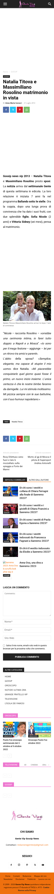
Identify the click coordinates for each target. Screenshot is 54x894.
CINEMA (34, 765)
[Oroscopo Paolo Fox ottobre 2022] (39, 729)
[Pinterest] (20, 110)
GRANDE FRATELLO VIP (16, 694)
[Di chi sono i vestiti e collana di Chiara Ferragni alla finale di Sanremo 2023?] (10, 491)
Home (5, 71)
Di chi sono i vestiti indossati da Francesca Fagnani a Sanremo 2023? (34, 537)
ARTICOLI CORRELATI (15, 480)
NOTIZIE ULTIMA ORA (15, 689)
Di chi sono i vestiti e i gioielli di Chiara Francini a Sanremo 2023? (34, 509)
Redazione (27, 876)
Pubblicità (31, 879)
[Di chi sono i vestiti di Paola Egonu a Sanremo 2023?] (10, 523)
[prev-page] (5, 577)
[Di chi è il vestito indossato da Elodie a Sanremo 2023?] (10, 552)
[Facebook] (6, 110)
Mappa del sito (40, 876)
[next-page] (10, 577)
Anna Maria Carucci (13, 103)
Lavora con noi (44, 879)
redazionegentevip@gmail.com (32, 844)
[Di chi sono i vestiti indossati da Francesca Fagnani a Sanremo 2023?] (10, 537)
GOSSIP (14, 71)
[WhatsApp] (27, 110)
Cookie (46, 887)
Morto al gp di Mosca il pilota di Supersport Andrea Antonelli (39, 460)
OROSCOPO (10, 685)
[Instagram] (19, 865)
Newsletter (8, 879)
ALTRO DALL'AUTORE (39, 480)
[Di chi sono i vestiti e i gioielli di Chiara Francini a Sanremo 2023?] (10, 509)
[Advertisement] (27, 40)
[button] (5, 4)
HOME (8, 676)
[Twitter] (13, 110)
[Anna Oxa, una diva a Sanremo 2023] (10, 569)
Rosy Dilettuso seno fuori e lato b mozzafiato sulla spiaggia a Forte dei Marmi (13, 463)
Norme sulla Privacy (27, 890)
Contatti (16, 876)
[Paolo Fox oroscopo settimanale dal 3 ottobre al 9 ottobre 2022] (14, 729)
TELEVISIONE (11, 698)
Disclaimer (20, 879)
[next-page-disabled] (10, 776)
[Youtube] (43, 865)
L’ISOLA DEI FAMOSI (14, 703)
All (25, 765)
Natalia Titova (17, 422)
